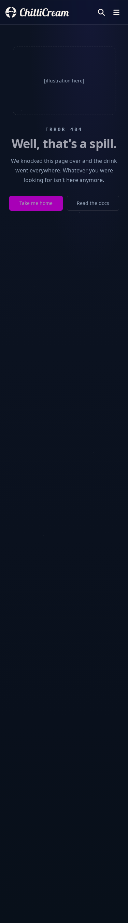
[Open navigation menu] (116, 12)
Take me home (36, 203)
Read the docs (93, 203)
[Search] (101, 12)
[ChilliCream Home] (37, 12)
